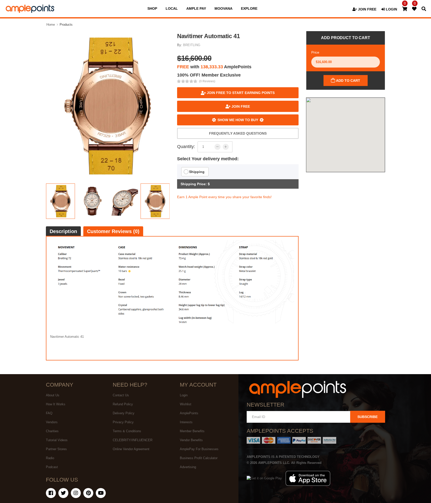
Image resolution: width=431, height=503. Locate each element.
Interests (186, 422)
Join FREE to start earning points (240, 93)
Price (315, 52)
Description (63, 231)
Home (50, 24)
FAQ (49, 413)
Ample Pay (196, 8)
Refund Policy (123, 404)
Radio (50, 458)
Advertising (188, 467)
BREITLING (191, 45)
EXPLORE (249, 8)
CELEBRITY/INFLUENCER (132, 440)
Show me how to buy (237, 120)
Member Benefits (192, 431)
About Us (52, 395)
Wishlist (185, 404)
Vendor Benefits (191, 440)
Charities (52, 431)
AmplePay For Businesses (199, 449)
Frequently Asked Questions (238, 133)
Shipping (197, 172)
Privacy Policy (123, 422)
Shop (152, 8)
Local (172, 8)
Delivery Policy (123, 413)
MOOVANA (223, 8)
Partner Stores (56, 449)
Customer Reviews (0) (113, 231)
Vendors (52, 422)
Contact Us (121, 395)
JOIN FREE (366, 9)
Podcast (52, 467)
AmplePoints (189, 413)
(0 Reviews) (207, 81)
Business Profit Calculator (198, 458)
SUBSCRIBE (367, 417)
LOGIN (391, 9)
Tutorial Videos (57, 440)
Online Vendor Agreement (131, 449)
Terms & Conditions (127, 431)
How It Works (55, 404)
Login (184, 395)
